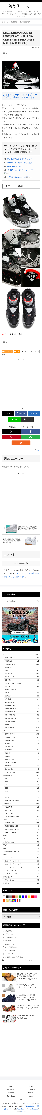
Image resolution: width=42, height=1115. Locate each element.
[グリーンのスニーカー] (20, 896)
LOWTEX (8, 931)
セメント (7, 354)
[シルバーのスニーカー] (10, 900)
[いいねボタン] (4, 53)
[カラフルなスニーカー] (13, 900)
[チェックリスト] (21, 1099)
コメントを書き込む (21, 563)
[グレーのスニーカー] (10, 896)
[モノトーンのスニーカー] (20, 900)
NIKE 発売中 (10, 950)
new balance (10, 1089)
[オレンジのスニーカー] (4, 900)
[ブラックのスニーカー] (7, 896)
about (31, 1096)
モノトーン (35, 351)
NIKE (17, 351)
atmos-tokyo (9, 944)
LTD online (9, 934)
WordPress (21, 1109)
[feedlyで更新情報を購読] (30, 437)
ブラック (26, 351)
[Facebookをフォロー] (30, 431)
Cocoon (35, 1109)
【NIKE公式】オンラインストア (20, 170)
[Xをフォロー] (11, 431)
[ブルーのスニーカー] (23, 896)
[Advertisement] (21, 382)
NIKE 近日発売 (11, 947)
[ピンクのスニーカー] (35, 896)
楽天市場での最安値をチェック (19, 159)
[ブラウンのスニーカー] (13, 896)
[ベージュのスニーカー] (16, 896)
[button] (27, 419)
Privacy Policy (29, 1106)
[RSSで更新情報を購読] (21, 442)
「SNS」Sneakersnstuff (16, 177)
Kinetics (8, 941)
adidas (31, 1086)
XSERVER (24, 1112)
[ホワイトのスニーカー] (4, 896)
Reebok (11, 1093)
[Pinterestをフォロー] (11, 437)
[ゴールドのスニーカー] (7, 900)
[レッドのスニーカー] (32, 896)
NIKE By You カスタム (14, 957)
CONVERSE (31, 1089)
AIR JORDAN (8, 351)
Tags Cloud (11, 1096)
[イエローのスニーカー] (29, 896)
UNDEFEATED (11, 937)
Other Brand (31, 1093)
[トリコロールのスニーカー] (16, 900)
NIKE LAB (9, 954)
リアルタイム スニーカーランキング (19, 960)
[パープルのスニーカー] (26, 896)
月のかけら (28, 1103)
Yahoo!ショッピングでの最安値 (19, 163)
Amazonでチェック (15, 166)
